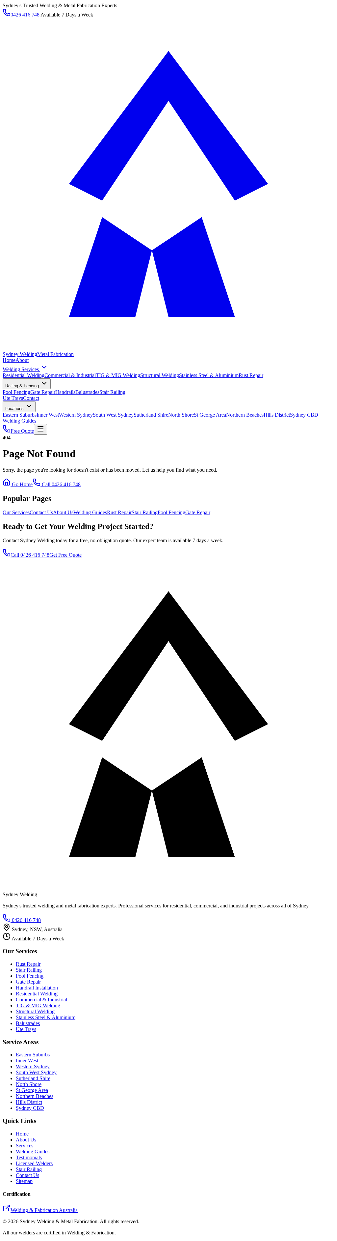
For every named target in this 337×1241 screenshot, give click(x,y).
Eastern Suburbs (20, 415)
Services (24, 1145)
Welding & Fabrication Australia (44, 1210)
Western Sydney (76, 415)
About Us (63, 512)
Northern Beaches (245, 415)
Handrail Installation (37, 987)
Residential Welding (23, 375)
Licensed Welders (34, 1163)
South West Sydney (113, 415)
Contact (31, 398)
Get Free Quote (65, 555)
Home (9, 360)
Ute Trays (13, 398)
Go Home (22, 484)
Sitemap (24, 1181)
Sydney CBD (304, 415)
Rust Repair (251, 375)
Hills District (277, 415)
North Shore (181, 415)
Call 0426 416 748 (60, 484)
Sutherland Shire (151, 415)
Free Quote (22, 431)
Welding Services (21, 369)
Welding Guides (19, 421)
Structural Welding (159, 375)
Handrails (65, 392)
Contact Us (41, 512)
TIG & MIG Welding (118, 375)
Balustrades (87, 392)
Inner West (48, 415)
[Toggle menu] (40, 429)
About (22, 360)
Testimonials (29, 1157)
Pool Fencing (16, 392)
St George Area (210, 415)
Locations (15, 408)
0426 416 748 (25, 14)
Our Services (16, 512)
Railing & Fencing (22, 385)
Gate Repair (42, 392)
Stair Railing (112, 392)
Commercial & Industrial (70, 375)
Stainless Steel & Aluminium (209, 375)
